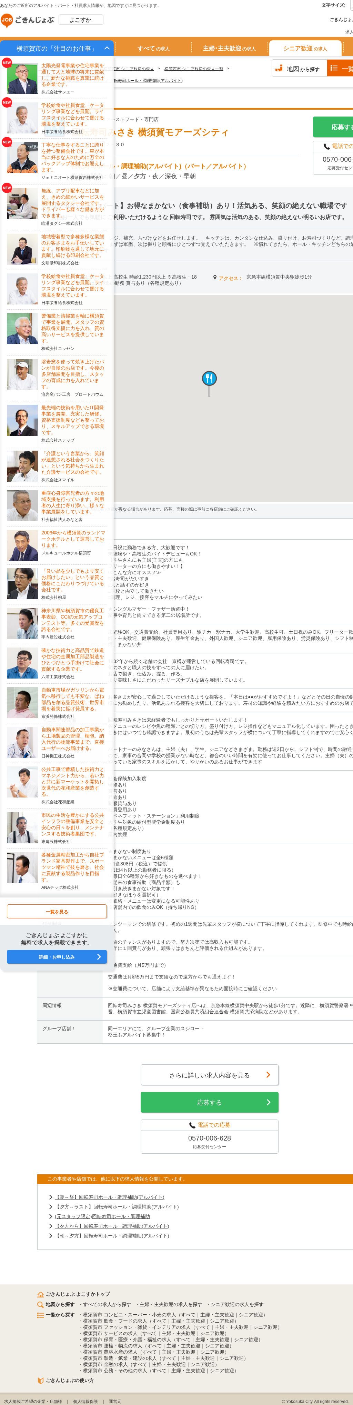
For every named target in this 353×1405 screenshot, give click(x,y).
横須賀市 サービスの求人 (110, 1333)
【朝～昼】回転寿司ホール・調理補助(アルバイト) (109, 1197)
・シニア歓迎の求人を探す (235, 1304)
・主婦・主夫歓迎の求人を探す (168, 1304)
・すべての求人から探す (104, 1304)
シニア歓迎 (305, 48)
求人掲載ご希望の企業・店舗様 (33, 1401)
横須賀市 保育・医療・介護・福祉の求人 (127, 1339)
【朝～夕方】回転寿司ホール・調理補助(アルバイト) (112, 1235)
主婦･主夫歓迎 (229, 48)
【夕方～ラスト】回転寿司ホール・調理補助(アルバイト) (117, 1207)
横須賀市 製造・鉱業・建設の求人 (120, 1358)
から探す (303, 69)
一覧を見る (57, 911)
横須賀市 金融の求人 (105, 1364)
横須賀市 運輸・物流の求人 (112, 1345)
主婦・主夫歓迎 (217, 1314)
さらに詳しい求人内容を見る (209, 1075)
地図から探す (60, 1304)
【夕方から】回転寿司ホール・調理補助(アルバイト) (112, 1226)
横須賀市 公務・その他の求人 (115, 1370)
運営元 (115, 1401)
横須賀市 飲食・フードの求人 (115, 1321)
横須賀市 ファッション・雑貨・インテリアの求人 (137, 1327)
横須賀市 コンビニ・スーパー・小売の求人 (129, 1314)
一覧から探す (60, 1314)
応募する (209, 1102)
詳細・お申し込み (57, 957)
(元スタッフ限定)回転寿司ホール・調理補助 (102, 1216)
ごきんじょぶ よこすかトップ (78, 1294)
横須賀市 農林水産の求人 (110, 1352)
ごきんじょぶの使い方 (70, 1380)
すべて (154, 48)
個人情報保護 (85, 1401)
